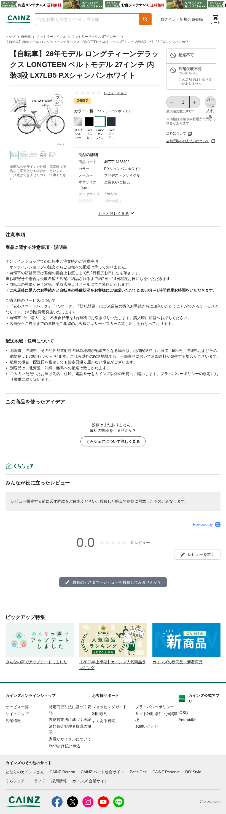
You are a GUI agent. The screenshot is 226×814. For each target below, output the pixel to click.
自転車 (26, 37)
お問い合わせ (146, 726)
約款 (61, 501)
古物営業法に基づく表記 (70, 719)
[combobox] (83, 19)
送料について (176, 133)
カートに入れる (210, 102)
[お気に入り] (57, 100)
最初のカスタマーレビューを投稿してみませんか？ (116, 582)
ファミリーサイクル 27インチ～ (95, 37)
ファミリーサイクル (51, 37)
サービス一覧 (17, 707)
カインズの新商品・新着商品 (177, 662)
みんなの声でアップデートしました (36, 662)
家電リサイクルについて (70, 739)
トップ (10, 37)
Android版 (187, 719)
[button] (145, 19)
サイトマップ (17, 713)
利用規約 (99, 713)
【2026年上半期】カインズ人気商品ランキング (112, 665)
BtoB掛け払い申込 (64, 746)
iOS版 (184, 712)
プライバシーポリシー (154, 707)
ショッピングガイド (109, 707)
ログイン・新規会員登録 (181, 19)
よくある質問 (103, 720)
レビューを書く (115, 93)
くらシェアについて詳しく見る (113, 441)
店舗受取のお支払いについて (187, 141)
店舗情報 (13, 720)
